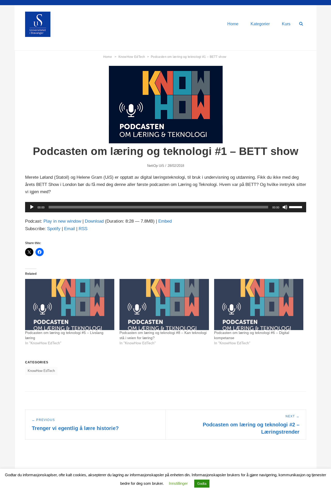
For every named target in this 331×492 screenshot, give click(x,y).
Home (232, 24)
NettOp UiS (155, 166)
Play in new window (62, 221)
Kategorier (260, 24)
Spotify (54, 228)
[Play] (31, 207)
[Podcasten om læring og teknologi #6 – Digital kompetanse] (258, 304)
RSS (83, 228)
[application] (165, 207)
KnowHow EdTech (133, 57)
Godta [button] (201, 484)
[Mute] (285, 207)
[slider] (296, 206)
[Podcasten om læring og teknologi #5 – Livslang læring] (69, 304)
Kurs (286, 24)
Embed (165, 221)
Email (69, 228)
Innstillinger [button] (178, 483)
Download (94, 221)
